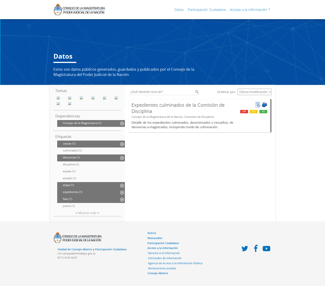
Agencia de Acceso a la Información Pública (175, 263)
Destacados (154, 238)
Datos (179, 9)
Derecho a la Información (164, 253)
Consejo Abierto (157, 273)
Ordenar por (226, 92)
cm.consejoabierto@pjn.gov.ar (77, 253)
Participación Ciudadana (207, 9)
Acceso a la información (162, 248)
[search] (197, 92)
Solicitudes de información (165, 258)
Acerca (151, 233)
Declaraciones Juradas (162, 268)
